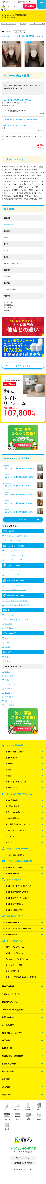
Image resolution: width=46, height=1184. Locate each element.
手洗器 (8, 770)
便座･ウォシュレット (14, 764)
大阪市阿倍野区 (9, 224)
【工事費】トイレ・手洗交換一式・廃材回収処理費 (19, 119)
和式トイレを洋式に (13, 812)
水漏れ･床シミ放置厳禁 (12, 1056)
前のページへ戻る (23, 366)
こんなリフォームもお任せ (16, 830)
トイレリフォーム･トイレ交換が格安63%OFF (16, 2)
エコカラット (11, 836)
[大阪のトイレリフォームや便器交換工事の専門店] (23, 1141)
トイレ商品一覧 (12, 758)
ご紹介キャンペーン (11, 994)
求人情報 (6, 1087)
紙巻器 (8, 776)
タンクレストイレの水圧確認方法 (18, 928)
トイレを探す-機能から (14, 904)
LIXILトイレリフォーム (15, 953)
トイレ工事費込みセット (15, 752)
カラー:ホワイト (7, 108)
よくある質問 (8, 1025)
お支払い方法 (8, 1071)
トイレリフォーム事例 (14, 867)
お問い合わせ (8, 1017)
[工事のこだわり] (23, 334)
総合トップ (7, 1094)
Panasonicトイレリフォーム (17, 959)
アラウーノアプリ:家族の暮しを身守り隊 (21, 977)
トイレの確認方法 (12, 922)
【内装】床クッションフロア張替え (14, 125)
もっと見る (23, 519)
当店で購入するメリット (13, 1033)
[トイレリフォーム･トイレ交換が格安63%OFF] (3, 7)
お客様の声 (7, 1048)
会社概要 (6, 1079)
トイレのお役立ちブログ (15, 910)
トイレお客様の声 (12, 873)
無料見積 (31, 6)
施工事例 (6, 1040)
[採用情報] (23, 450)
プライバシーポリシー (23, 1158)
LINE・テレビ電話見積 (12, 1009)
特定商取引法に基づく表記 (23, 1163)
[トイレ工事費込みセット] (23, 355)
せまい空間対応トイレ (14, 818)
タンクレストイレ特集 (14, 965)
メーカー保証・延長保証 (15, 855)
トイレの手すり (12, 788)
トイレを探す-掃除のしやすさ (17, 892)
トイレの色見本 (12, 934)
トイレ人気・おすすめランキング (18, 886)
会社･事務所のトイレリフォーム (18, 824)
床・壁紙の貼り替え (13, 806)
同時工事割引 (8, 986)
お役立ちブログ (9, 1063)
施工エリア (10, 842)
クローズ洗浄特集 (12, 971)
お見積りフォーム (10, 1002)
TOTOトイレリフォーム (15, 947)
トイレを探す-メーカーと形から (18, 898)
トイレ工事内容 (12, 800)
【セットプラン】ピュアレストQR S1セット (17, 100)
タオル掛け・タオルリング (16, 782)
